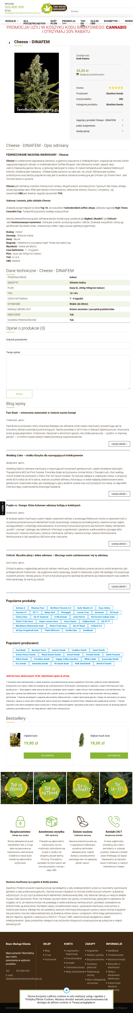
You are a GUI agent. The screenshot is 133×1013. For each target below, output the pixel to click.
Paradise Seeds (42, 659)
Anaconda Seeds (110, 659)
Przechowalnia (74, 958)
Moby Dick (50, 612)
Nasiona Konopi (116, 959)
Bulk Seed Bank (82, 663)
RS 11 (36, 612)
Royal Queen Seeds (51, 654)
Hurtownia (50, 959)
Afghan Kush (88, 621)
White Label (90, 659)
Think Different (52, 630)
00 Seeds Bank (61, 663)
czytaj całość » (119, 444)
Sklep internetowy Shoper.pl (113, 1008)
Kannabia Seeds (40, 663)
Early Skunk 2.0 (85, 608)
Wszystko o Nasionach (114, 966)
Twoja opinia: (13, 352)
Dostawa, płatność (92, 966)
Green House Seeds (26, 654)
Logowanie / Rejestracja (72, 952)
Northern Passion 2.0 (60, 608)
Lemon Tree (83, 612)
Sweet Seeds (73, 654)
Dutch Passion (113, 654)
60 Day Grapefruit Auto (27, 630)
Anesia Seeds (59, 650)
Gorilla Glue (71, 630)
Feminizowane (115, 955)
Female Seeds (93, 654)
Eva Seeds (21, 663)
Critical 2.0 (96, 626)
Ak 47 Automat (41, 617)
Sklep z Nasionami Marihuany (113, 975)
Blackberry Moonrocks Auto (30, 626)
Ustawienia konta (75, 967)
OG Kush (114, 612)
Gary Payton (70, 621)
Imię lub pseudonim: (17, 339)
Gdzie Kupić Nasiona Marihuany (114, 986)
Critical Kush (60, 617)
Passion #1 (21, 612)
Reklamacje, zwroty (93, 973)
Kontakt (70, 963)
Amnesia (99, 612)
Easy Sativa (104, 608)
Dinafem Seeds (114, 93)
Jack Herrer (79, 617)
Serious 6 (20, 608)
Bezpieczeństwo (95, 959)
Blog (47, 950)
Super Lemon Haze (48, 621)
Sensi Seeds (99, 650)
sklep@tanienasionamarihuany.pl (23, 13)
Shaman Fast (37, 608)
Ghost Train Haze (24, 621)
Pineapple (66, 612)
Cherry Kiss (22, 617)
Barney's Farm (39, 650)
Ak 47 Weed (79, 626)
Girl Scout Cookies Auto (103, 617)
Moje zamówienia (75, 971)
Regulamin (92, 950)
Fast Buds (21, 650)
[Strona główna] (54, 8)
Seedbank (88, 630)
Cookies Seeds (79, 650)
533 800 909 (14, 7)
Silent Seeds (22, 659)
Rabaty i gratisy (95, 955)
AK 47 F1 (105, 621)
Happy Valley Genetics (67, 659)
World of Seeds (104, 663)
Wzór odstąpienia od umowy (96, 981)
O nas (48, 955)
